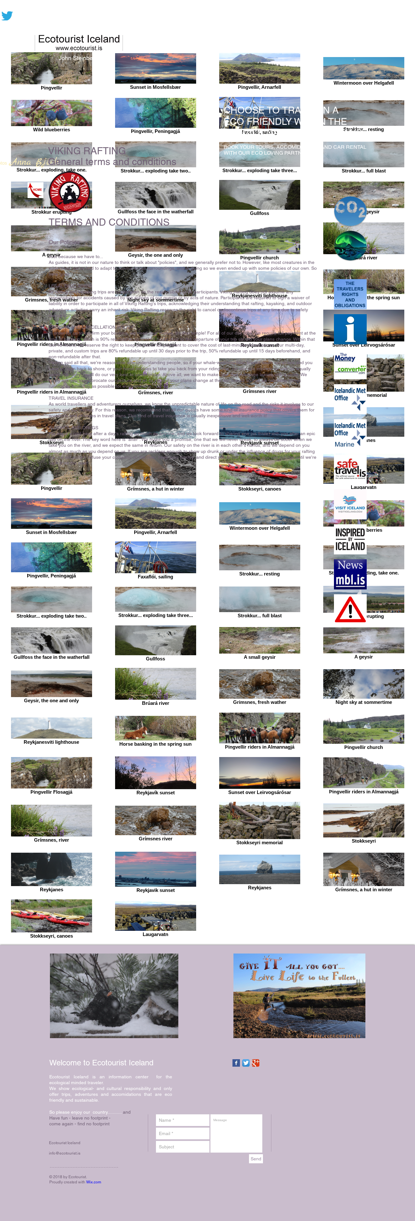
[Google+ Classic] (255, 1063)
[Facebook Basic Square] (236, 1063)
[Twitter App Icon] (246, 1063)
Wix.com (93, 1182)
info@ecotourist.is (64, 1153)
